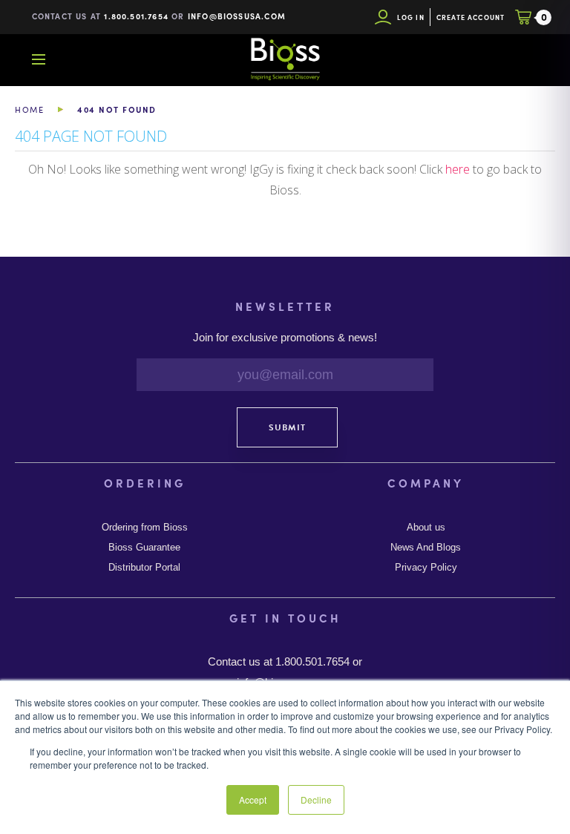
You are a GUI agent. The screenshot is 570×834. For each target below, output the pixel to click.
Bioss (285, 59)
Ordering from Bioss (145, 527)
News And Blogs (425, 547)
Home (29, 109)
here (457, 169)
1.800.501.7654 (136, 16)
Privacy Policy (426, 567)
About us (426, 527)
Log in (411, 17)
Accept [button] (252, 799)
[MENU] (38, 59)
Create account (470, 17)
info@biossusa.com (237, 16)
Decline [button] (316, 799)
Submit (287, 427)
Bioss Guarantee (144, 547)
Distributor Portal (144, 567)
